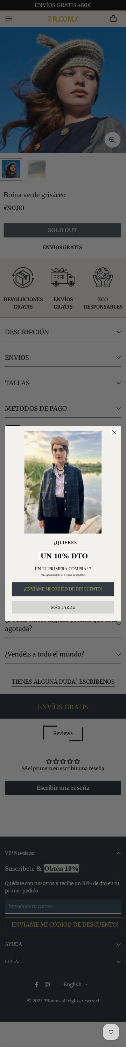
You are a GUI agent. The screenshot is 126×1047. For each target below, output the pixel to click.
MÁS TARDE (63, 606)
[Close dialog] (114, 432)
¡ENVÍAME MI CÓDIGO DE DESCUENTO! (63, 589)
